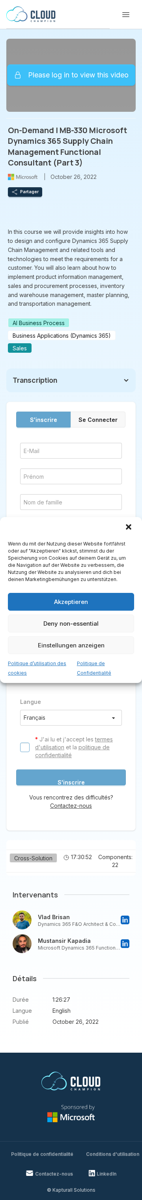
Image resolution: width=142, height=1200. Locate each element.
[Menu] (126, 15)
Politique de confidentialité (42, 1154)
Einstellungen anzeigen (71, 645)
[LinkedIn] (125, 920)
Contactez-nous (71, 805)
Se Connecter (98, 419)
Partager (29, 191)
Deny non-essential (71, 623)
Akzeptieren (71, 602)
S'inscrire (43, 419)
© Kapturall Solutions (71, 1190)
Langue (30, 701)
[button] (129, 527)
